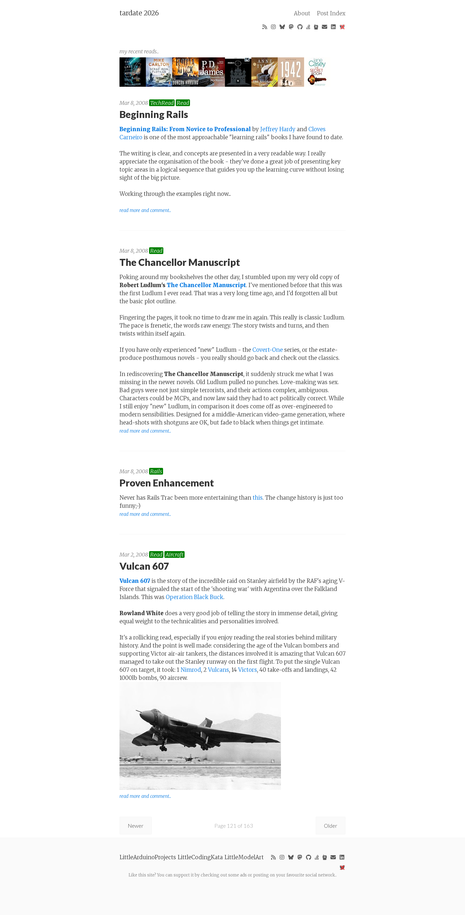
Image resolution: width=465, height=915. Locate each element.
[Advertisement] (232, 890)
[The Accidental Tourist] (264, 84)
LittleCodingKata (200, 857)
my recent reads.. (139, 51)
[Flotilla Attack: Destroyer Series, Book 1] (185, 84)
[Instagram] (273, 27)
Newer (135, 825)
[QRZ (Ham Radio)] (316, 27)
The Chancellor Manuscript (206, 285)
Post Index (331, 13)
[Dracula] (238, 84)
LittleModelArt (244, 857)
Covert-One (267, 349)
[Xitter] (342, 27)
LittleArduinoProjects (147, 857)
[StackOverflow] (308, 27)
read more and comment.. (145, 210)
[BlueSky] (282, 27)
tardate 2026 (139, 13)
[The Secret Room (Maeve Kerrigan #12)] (317, 84)
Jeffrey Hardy (277, 129)
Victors (247, 669)
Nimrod (191, 669)
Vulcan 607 (134, 580)
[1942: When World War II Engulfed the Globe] (291, 84)
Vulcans (218, 669)
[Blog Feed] (264, 27)
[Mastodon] (291, 27)
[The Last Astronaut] (132, 84)
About (302, 13)
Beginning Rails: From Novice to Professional (185, 129)
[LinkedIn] (333, 27)
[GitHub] (300, 27)
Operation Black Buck (194, 597)
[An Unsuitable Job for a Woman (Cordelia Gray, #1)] (212, 84)
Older (330, 825)
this (258, 497)
